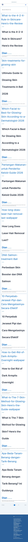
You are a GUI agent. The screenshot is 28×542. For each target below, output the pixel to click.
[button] (26, 5)
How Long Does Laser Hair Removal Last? (13, 233)
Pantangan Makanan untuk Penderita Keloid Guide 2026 (14, 188)
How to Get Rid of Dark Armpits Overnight (12, 375)
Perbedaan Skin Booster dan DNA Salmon (12, 274)
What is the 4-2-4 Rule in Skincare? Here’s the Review (12, 38)
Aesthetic (3, 26)
